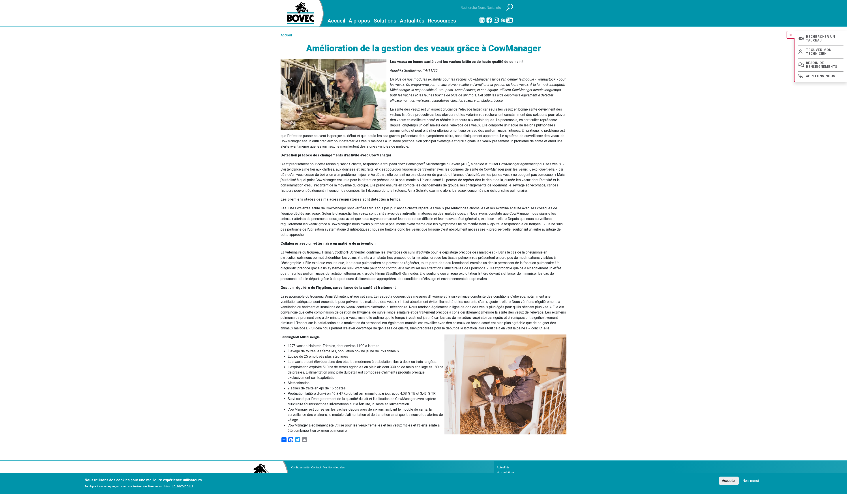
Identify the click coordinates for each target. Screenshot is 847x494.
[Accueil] (299, 13)
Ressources (442, 21)
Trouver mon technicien (819, 52)
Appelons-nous (820, 76)
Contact (316, 467)
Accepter (729, 481)
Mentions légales (334, 467)
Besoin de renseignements (821, 65)
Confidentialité (300, 467)
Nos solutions (506, 472)
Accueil (336, 21)
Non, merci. (750, 481)
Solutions (385, 21)
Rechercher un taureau (820, 38)
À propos (359, 21)
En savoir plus (182, 486)
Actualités (412, 21)
